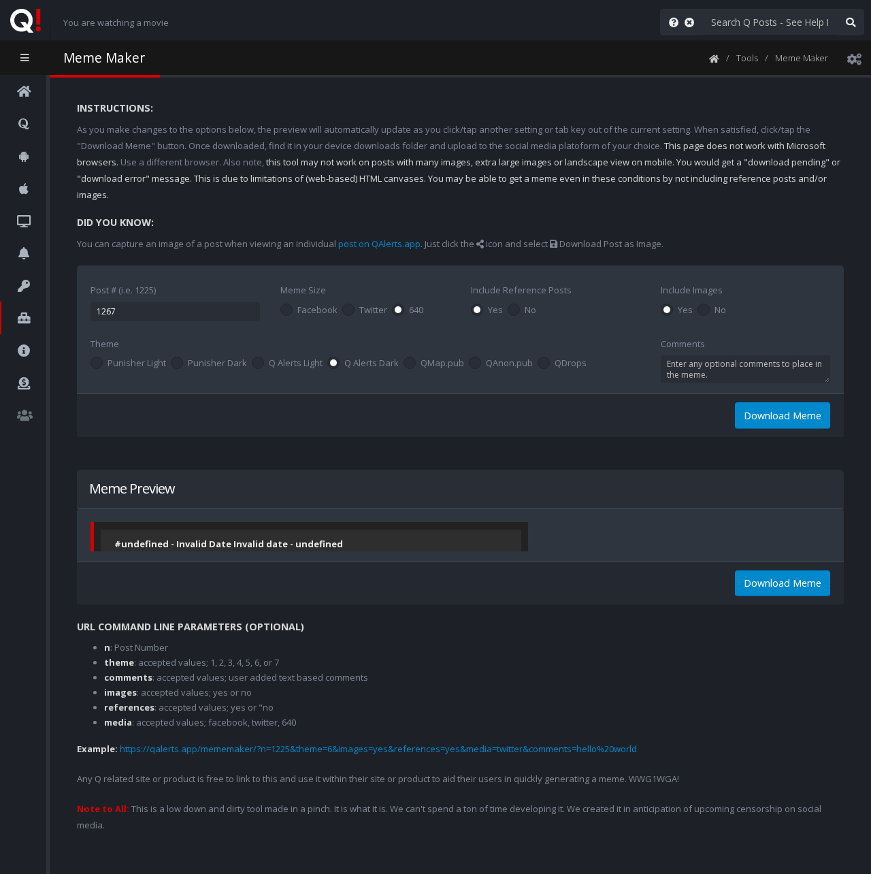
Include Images (692, 290)
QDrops (571, 363)
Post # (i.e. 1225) (123, 290)
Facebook (317, 310)
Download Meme (782, 415)
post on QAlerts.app (379, 244)
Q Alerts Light (296, 363)
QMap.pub (442, 363)
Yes (495, 310)
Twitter (373, 310)
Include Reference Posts (521, 290)
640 (416, 310)
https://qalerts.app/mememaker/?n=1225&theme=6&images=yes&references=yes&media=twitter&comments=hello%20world (378, 749)
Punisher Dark (217, 363)
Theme (105, 344)
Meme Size (303, 290)
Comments (683, 344)
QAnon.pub (509, 363)
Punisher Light (137, 363)
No (530, 310)
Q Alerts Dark (371, 363)
